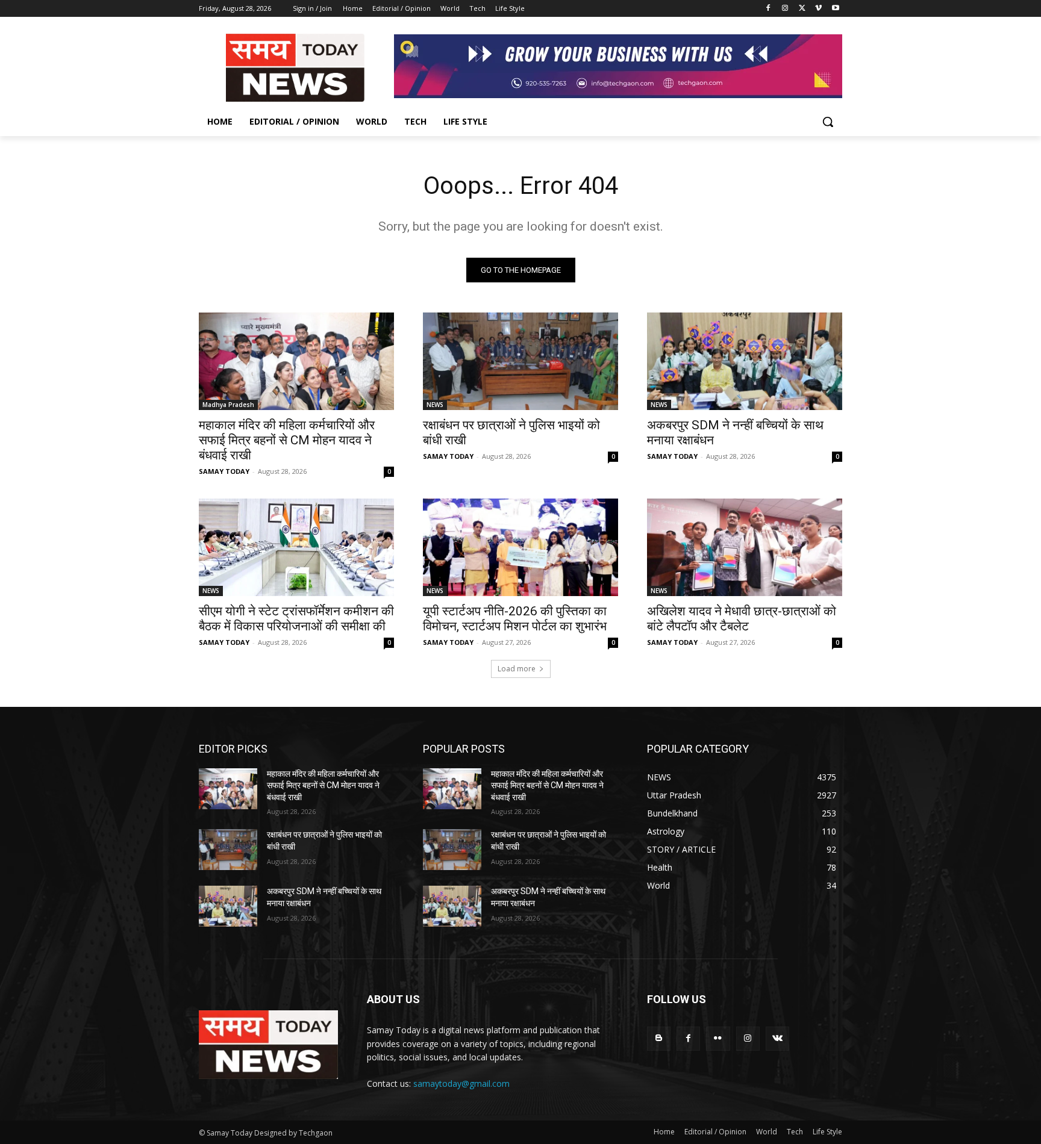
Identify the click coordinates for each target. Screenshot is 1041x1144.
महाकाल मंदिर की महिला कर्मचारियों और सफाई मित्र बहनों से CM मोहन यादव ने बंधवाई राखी (287, 440)
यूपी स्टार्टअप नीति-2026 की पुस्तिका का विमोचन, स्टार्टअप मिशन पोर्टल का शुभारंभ (515, 618)
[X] (802, 9)
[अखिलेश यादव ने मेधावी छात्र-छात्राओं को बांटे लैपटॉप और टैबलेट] (744, 547)
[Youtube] (835, 9)
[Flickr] (718, 1038)
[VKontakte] (777, 1038)
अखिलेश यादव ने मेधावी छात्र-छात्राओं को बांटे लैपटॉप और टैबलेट (741, 618)
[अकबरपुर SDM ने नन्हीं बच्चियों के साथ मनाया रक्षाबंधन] (744, 361)
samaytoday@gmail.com (461, 1083)
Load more (517, 669)
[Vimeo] (818, 9)
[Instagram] (785, 9)
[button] (827, 121)
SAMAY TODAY (224, 471)
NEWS (435, 404)
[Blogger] (659, 1038)
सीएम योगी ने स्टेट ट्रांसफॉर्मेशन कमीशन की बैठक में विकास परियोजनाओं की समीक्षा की (296, 618)
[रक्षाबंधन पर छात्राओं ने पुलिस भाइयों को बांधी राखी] (520, 361)
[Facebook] (768, 9)
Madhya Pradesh (228, 404)
